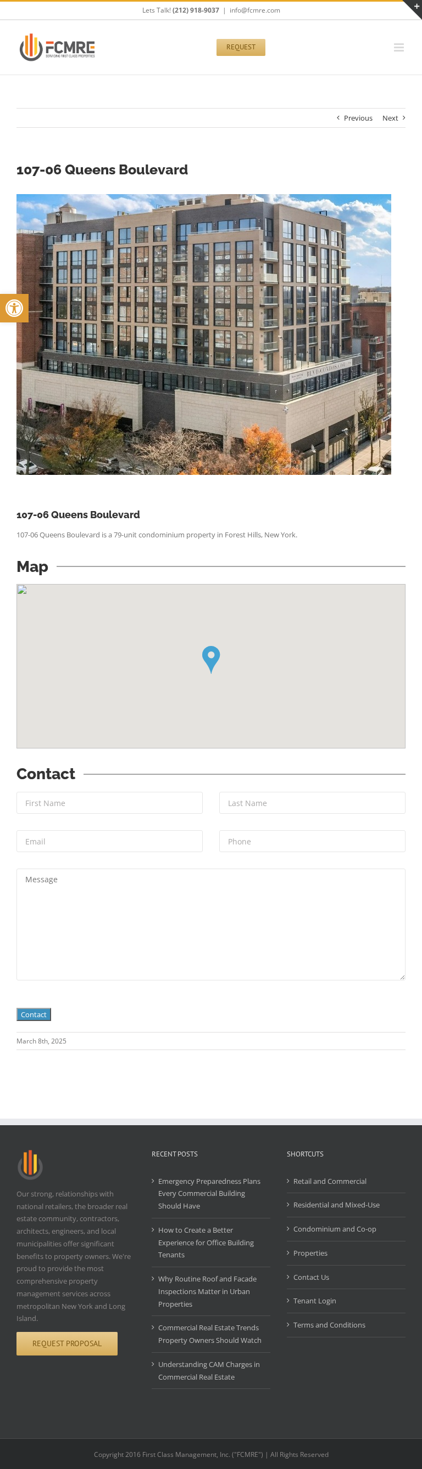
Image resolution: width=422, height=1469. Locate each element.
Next (390, 118)
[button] (14, 308)
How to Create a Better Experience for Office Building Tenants (206, 1242)
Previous (358, 118)
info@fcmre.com (255, 10)
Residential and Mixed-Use (336, 1205)
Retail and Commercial (330, 1181)
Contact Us (311, 1277)
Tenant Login (314, 1301)
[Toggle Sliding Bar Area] (412, 10)
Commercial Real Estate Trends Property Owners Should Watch (210, 1334)
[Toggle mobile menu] (400, 47)
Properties (310, 1253)
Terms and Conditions (329, 1325)
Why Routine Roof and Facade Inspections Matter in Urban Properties (207, 1291)
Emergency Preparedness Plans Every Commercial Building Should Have (209, 1193)
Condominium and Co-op (334, 1229)
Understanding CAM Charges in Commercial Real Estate (209, 1370)
